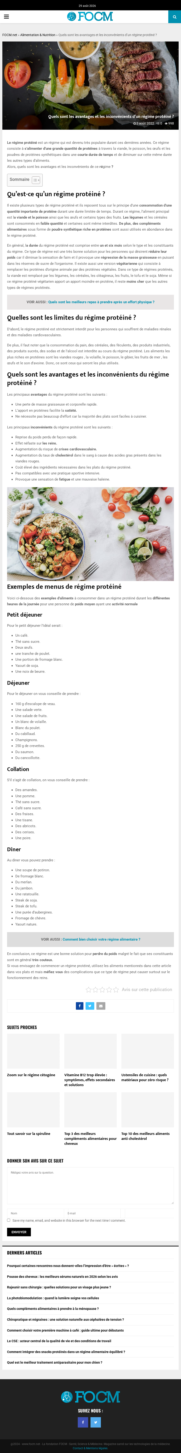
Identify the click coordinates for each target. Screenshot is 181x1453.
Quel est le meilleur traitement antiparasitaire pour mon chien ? (54, 1362)
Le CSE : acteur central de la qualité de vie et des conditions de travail (59, 1341)
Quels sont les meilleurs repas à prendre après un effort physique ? (101, 302)
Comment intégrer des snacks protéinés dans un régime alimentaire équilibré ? (66, 1352)
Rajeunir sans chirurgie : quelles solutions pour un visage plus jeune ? (59, 1287)
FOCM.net (9, 35)
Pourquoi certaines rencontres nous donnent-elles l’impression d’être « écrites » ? (68, 1266)
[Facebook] (83, 1422)
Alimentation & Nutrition (37, 35)
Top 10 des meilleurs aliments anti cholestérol (145, 1136)
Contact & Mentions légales (90, 1448)
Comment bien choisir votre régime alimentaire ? (101, 939)
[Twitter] (95, 1422)
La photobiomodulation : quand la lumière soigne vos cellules (53, 1298)
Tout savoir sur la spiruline (28, 1134)
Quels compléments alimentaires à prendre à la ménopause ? (53, 1309)
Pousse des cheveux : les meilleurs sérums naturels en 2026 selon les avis (62, 1277)
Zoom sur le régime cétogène (31, 1075)
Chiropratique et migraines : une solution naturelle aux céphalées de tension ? (65, 1319)
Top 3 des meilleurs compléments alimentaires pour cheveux (90, 1139)
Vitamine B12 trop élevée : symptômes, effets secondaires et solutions (89, 1080)
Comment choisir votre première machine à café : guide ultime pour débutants (65, 1330)
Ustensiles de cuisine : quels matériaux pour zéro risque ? (145, 1077)
